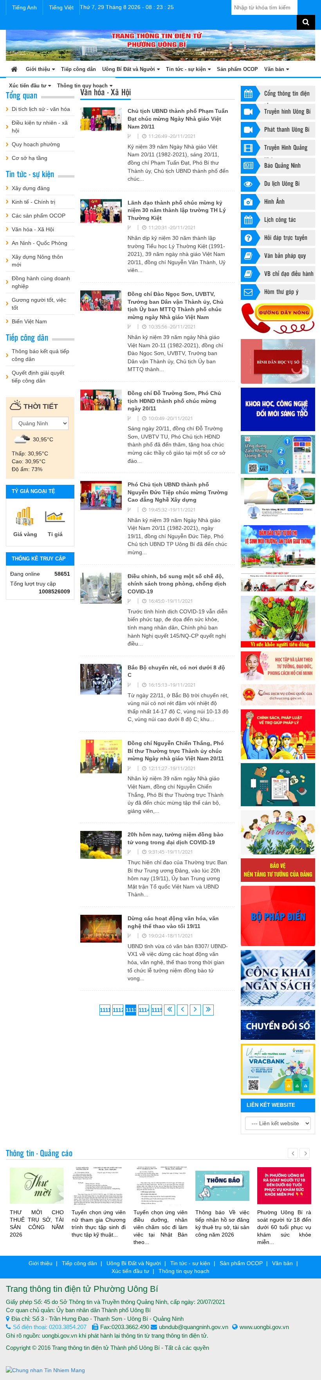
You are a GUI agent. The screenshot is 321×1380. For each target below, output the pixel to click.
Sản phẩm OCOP (237, 69)
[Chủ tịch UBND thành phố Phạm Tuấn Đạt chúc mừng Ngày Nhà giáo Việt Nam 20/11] (101, 119)
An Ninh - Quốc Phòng (39, 243)
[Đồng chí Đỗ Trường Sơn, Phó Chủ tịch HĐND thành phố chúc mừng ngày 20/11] (101, 399)
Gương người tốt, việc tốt (39, 304)
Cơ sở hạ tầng (29, 158)
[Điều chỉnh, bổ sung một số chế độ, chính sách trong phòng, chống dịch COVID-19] (101, 587)
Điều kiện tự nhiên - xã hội (40, 127)
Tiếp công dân (78, 69)
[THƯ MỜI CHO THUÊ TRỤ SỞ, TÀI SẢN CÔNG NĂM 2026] (37, 1185)
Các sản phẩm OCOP (38, 215)
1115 (156, 1010)
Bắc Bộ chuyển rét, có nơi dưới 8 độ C (176, 671)
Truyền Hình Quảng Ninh (285, 149)
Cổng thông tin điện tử (287, 95)
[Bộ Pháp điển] (278, 916)
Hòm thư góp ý (281, 291)
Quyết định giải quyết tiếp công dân (38, 377)
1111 (105, 1010)
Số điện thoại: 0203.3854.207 (50, 1327)
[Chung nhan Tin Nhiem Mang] (45, 1369)
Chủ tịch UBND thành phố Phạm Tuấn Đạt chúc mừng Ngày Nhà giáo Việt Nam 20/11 (178, 118)
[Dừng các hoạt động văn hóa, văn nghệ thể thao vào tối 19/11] (101, 928)
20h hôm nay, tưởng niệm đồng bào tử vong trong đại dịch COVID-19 (176, 838)
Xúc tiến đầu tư (130, 1271)
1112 (118, 1010)
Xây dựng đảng (31, 188)
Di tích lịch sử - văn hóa (41, 109)
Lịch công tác (280, 219)
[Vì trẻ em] (278, 832)
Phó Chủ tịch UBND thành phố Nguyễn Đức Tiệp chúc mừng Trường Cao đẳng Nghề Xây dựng (178, 492)
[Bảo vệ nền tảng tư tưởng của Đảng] (278, 870)
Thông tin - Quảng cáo (39, 1153)
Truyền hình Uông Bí (287, 111)
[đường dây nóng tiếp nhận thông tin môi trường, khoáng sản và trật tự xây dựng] (278, 318)
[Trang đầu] (169, 1010)
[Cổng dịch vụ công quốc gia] (278, 694)
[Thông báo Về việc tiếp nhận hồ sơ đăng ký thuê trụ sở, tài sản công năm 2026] (222, 1185)
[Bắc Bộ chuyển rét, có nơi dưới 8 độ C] (101, 679)
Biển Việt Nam (29, 321)
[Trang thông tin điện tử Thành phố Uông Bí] (160, 45)
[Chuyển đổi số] (278, 1025)
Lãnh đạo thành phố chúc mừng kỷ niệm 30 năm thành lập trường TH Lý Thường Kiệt (177, 210)
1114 (144, 1010)
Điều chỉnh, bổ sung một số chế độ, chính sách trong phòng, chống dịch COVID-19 (177, 584)
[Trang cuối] (208, 1010)
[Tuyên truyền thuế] (278, 784)
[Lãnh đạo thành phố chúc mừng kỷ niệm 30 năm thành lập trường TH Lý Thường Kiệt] (101, 210)
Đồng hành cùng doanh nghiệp (41, 282)
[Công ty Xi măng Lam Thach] (278, 1069)
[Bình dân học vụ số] (278, 361)
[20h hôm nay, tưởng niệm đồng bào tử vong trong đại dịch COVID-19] (101, 844)
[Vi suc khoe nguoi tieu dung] (278, 621)
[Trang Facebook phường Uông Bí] (278, 499)
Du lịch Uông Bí (281, 183)
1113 (131, 1010)
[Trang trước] (182, 1010)
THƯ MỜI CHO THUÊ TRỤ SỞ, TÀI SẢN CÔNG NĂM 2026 (37, 1223)
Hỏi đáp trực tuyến (285, 237)
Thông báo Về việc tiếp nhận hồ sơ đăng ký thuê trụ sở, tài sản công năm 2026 (222, 1223)
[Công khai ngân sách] (278, 978)
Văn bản (274, 69)
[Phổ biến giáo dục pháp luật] (278, 734)
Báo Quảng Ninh (282, 165)
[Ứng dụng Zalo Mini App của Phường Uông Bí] (278, 454)
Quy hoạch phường (36, 144)
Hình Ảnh (274, 201)
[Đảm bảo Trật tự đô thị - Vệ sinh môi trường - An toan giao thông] (278, 546)
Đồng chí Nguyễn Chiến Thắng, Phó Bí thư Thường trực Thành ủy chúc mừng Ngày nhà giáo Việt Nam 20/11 (176, 751)
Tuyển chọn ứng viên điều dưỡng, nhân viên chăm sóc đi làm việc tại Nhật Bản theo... (160, 1227)
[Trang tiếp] (195, 1010)
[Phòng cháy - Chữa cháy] (278, 582)
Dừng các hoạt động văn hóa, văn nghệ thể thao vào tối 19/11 (173, 922)
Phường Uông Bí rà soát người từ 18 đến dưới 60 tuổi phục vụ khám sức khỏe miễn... (284, 1227)
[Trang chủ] (14, 69)
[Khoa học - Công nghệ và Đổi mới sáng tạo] (278, 410)
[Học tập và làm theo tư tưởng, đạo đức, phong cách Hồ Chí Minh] (278, 665)
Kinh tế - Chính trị (33, 202)
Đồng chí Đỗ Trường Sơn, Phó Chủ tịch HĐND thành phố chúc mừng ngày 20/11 (174, 401)
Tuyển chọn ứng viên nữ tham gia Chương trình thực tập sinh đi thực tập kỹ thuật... (99, 1223)
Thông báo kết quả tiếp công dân (40, 355)
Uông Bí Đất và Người (128, 69)
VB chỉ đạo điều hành (289, 273)
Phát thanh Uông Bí (286, 129)
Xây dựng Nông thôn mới (37, 261)
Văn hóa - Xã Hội (33, 229)
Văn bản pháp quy (285, 255)
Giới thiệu (38, 69)
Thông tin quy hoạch (184, 1271)
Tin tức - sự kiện (186, 69)
